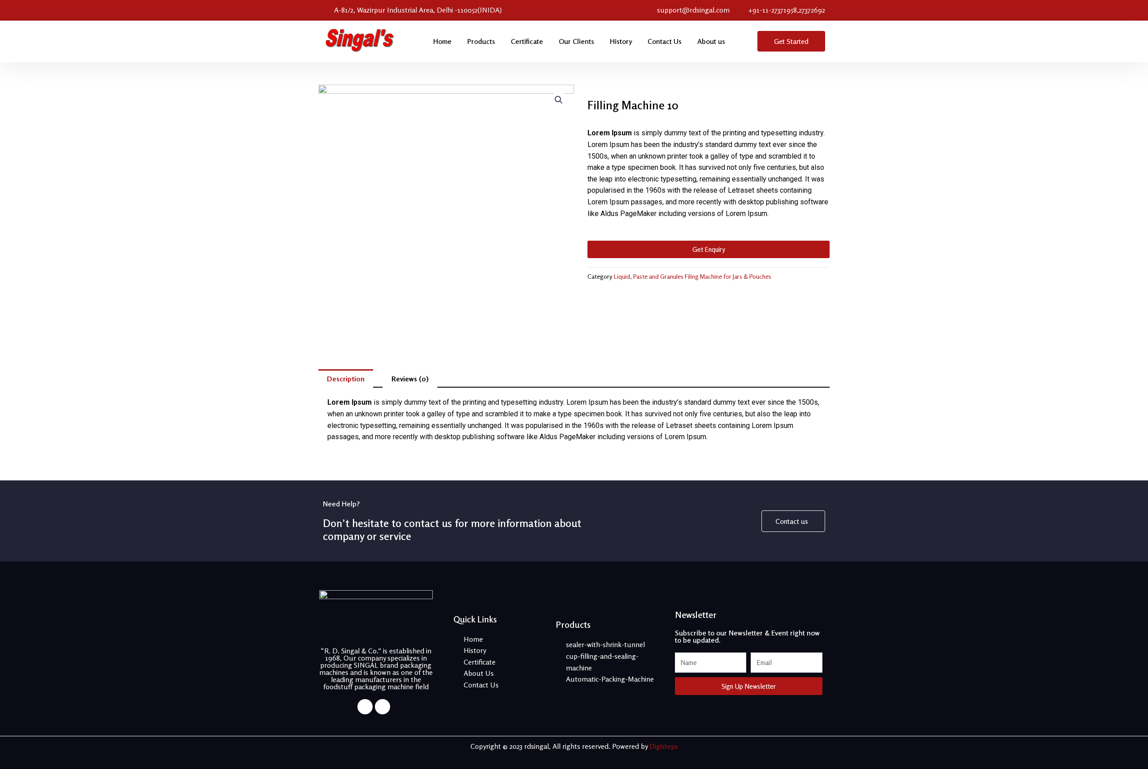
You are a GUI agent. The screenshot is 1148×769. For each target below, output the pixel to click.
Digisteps (663, 746)
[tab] (345, 378)
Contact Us (665, 41)
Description (346, 378)
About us (711, 41)
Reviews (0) (410, 378)
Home (442, 41)
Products (481, 41)
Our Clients (576, 41)
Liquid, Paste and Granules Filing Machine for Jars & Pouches (692, 276)
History (621, 41)
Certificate (527, 41)
